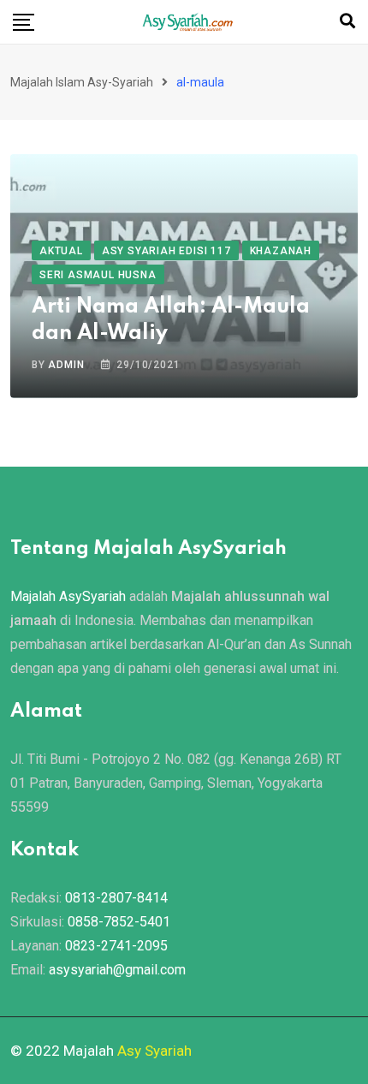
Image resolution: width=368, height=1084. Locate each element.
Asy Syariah (154, 1050)
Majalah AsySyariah (68, 596)
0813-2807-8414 (116, 898)
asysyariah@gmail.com (117, 970)
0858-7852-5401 (119, 922)
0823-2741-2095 (116, 946)
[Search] (347, 21)
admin (66, 365)
